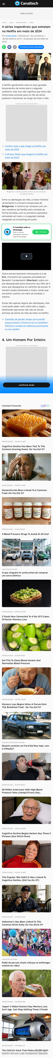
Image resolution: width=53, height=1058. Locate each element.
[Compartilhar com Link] (15, 47)
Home (4, 22)
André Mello (11, 36)
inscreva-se (26, 44)
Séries (32, 22)
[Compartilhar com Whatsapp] (4, 47)
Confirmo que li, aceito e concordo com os (28, 53)
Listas (11, 22)
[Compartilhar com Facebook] (9, 47)
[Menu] (3, 4)
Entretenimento (21, 22)
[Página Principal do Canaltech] (26, 5)
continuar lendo (26, 385)
